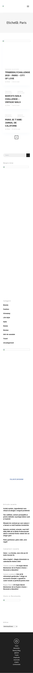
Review (5, 330)
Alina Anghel (7, 559)
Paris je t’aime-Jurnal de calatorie (13, 122)
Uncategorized (8, 343)
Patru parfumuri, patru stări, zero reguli (15, 541)
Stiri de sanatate (9, 334)
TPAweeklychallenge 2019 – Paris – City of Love (17, 75)
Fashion (6, 309)
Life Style (6, 317)
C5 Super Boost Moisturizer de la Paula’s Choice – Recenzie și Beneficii (15, 568)
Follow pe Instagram (16, 479)
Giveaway (6, 313)
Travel (5, 338)
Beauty (5, 305)
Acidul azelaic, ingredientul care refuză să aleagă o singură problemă (16, 509)
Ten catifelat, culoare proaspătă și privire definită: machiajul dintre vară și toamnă (16, 517)
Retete (5, 326)
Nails (5, 322)
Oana (8, 81)
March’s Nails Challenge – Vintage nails (13, 99)
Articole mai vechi (16, 137)
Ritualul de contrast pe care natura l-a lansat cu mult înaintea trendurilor (16, 524)
